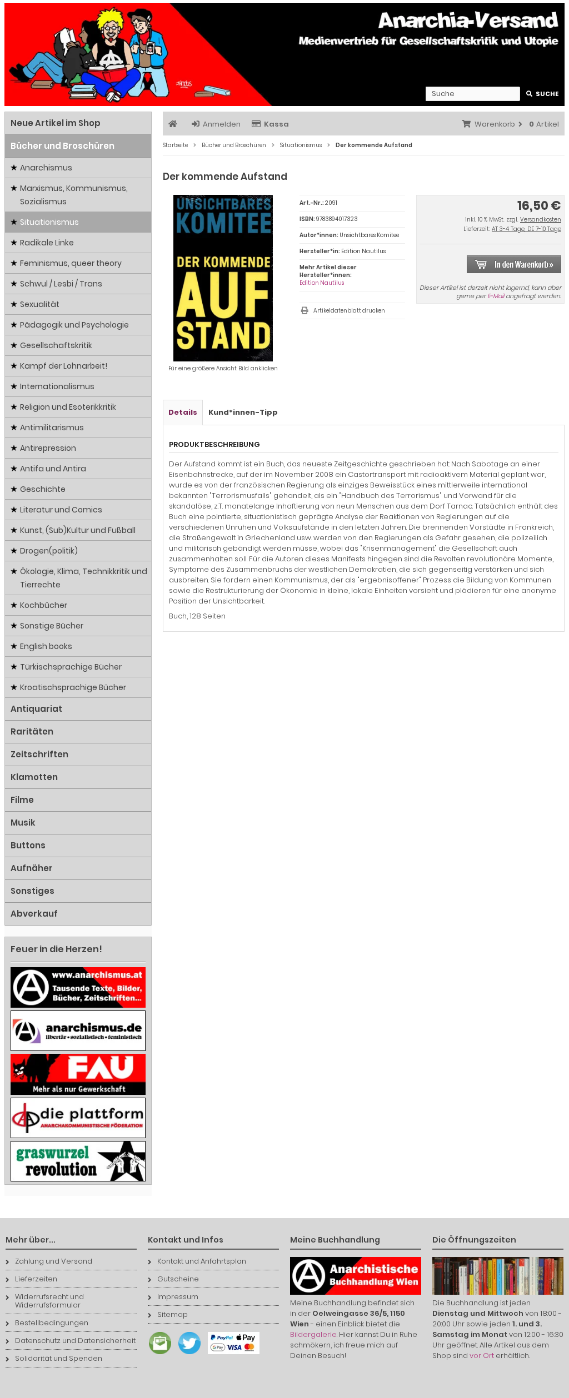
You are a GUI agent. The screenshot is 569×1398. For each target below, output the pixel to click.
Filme (22, 800)
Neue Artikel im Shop (56, 123)
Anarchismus (46, 167)
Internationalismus (57, 386)
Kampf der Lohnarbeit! (63, 365)
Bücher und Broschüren (62, 146)
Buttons (28, 845)
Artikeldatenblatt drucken (349, 310)
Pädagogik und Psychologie (74, 324)
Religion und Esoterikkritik (68, 407)
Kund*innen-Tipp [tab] (243, 412)
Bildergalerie (313, 1334)
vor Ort (482, 1355)
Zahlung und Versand (53, 1261)
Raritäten (32, 731)
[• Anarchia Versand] (284, 54)
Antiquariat (36, 709)
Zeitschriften (39, 754)
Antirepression (48, 448)
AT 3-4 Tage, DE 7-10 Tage (526, 229)
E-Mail (495, 295)
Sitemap (172, 1314)
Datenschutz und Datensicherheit (75, 1340)
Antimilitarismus (52, 427)
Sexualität (39, 304)
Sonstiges (32, 891)
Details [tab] (182, 412)
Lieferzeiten (36, 1279)
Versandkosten (540, 219)
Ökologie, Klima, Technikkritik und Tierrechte (83, 578)
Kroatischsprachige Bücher (73, 687)
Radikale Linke (47, 242)
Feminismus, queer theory (71, 263)
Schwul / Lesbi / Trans (61, 283)
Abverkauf (34, 913)
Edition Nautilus (322, 283)
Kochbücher (43, 605)
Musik (23, 822)
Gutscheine (178, 1279)
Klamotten (34, 777)
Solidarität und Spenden (58, 1358)
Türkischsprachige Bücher (71, 666)
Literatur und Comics (61, 509)
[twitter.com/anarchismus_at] (187, 1354)
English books (46, 646)
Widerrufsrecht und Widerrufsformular (49, 1300)
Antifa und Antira (53, 468)
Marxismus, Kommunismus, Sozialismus (74, 195)
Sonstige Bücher (51, 625)
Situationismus (49, 222)
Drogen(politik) (49, 550)
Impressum (177, 1296)
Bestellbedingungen (51, 1322)
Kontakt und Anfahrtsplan (201, 1261)
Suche (542, 94)
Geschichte (43, 489)
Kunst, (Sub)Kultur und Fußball (78, 530)
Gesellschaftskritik (56, 345)
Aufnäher (32, 868)
